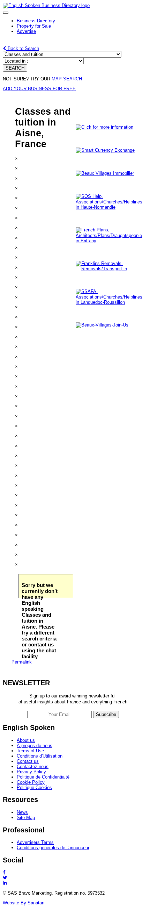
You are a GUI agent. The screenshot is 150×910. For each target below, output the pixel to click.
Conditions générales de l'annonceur (53, 847)
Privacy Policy (31, 771)
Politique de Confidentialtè (43, 777)
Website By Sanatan (23, 902)
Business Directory (36, 20)
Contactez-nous (32, 766)
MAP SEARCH (67, 78)
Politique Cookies (34, 787)
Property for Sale (34, 26)
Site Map (26, 817)
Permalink (22, 662)
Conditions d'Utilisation (39, 756)
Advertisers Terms (35, 842)
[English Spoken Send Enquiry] (110, 302)
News (22, 812)
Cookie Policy (31, 782)
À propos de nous (34, 745)
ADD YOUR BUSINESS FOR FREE (39, 88)
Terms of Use (30, 750)
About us (26, 740)
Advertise (26, 31)
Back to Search (22, 48)
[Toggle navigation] (5, 13)
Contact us (28, 761)
